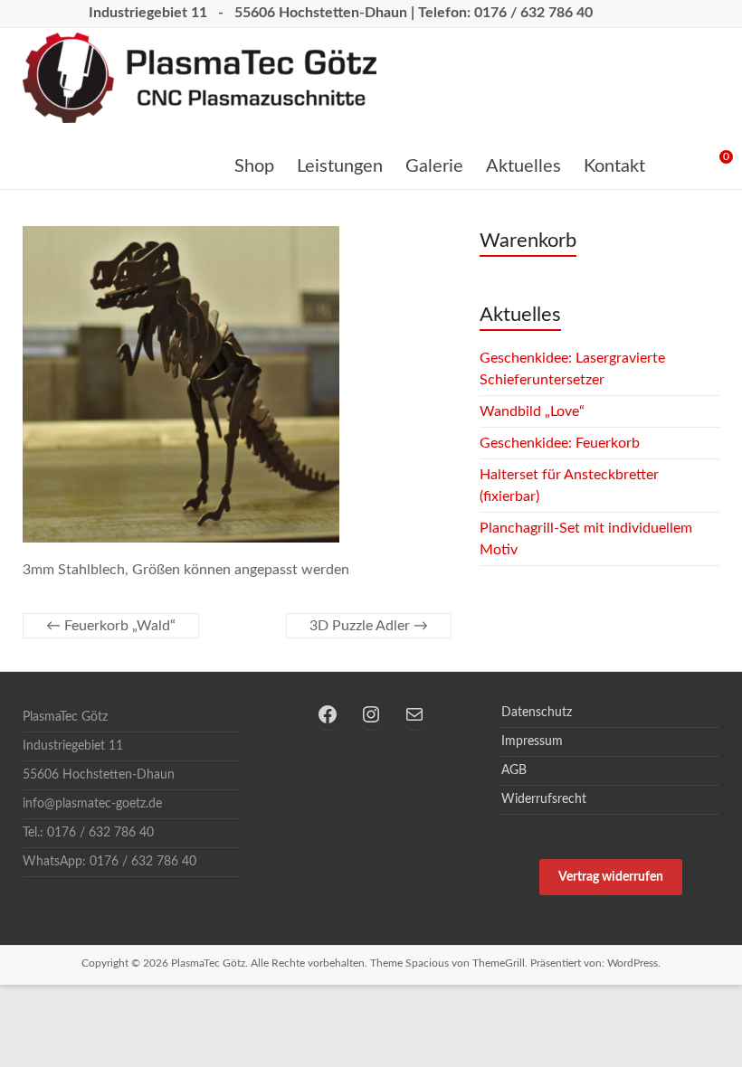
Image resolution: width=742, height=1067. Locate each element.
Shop (254, 166)
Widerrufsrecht (543, 799)
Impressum (532, 741)
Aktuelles (523, 166)
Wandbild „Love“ (532, 411)
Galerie (434, 166)
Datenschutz (536, 712)
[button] (610, 877)
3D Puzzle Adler (368, 625)
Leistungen (340, 166)
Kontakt (614, 166)
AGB (514, 770)
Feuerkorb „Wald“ (111, 625)
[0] (712, 164)
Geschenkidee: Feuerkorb (560, 443)
